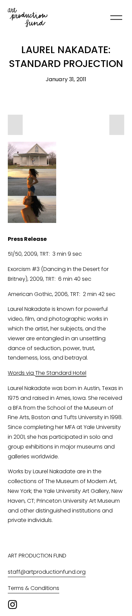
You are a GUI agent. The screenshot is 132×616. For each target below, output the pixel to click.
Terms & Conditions (33, 588)
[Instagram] (12, 604)
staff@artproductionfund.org (47, 572)
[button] (15, 125)
